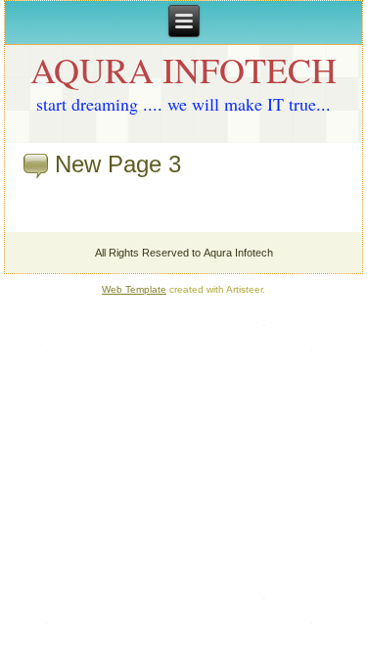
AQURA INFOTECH (183, 69)
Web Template (134, 289)
